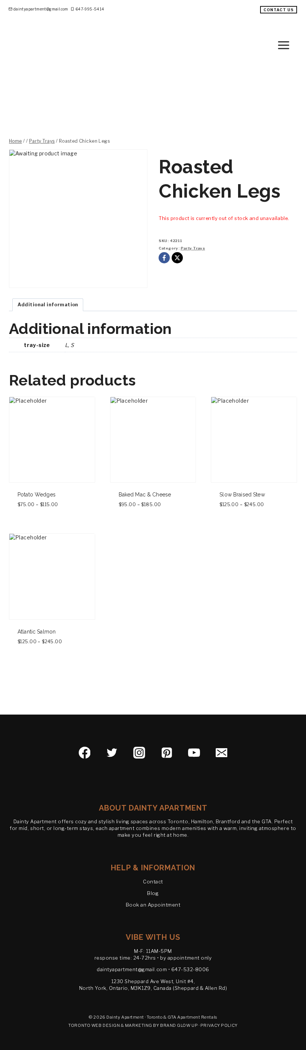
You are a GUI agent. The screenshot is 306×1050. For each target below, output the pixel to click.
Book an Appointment (153, 905)
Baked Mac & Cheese (145, 495)
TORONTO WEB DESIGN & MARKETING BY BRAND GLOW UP (133, 1025)
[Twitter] (112, 753)
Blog (153, 893)
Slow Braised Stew (242, 495)
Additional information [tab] (48, 304)
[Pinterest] (167, 753)
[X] (177, 257)
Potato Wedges (37, 495)
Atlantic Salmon (37, 632)
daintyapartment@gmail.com (132, 969)
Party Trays (193, 248)
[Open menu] (290, 45)
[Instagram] (139, 753)
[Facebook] (164, 257)
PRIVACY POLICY (219, 1025)
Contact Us (278, 9)
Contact (153, 882)
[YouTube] (194, 753)
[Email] (222, 753)
